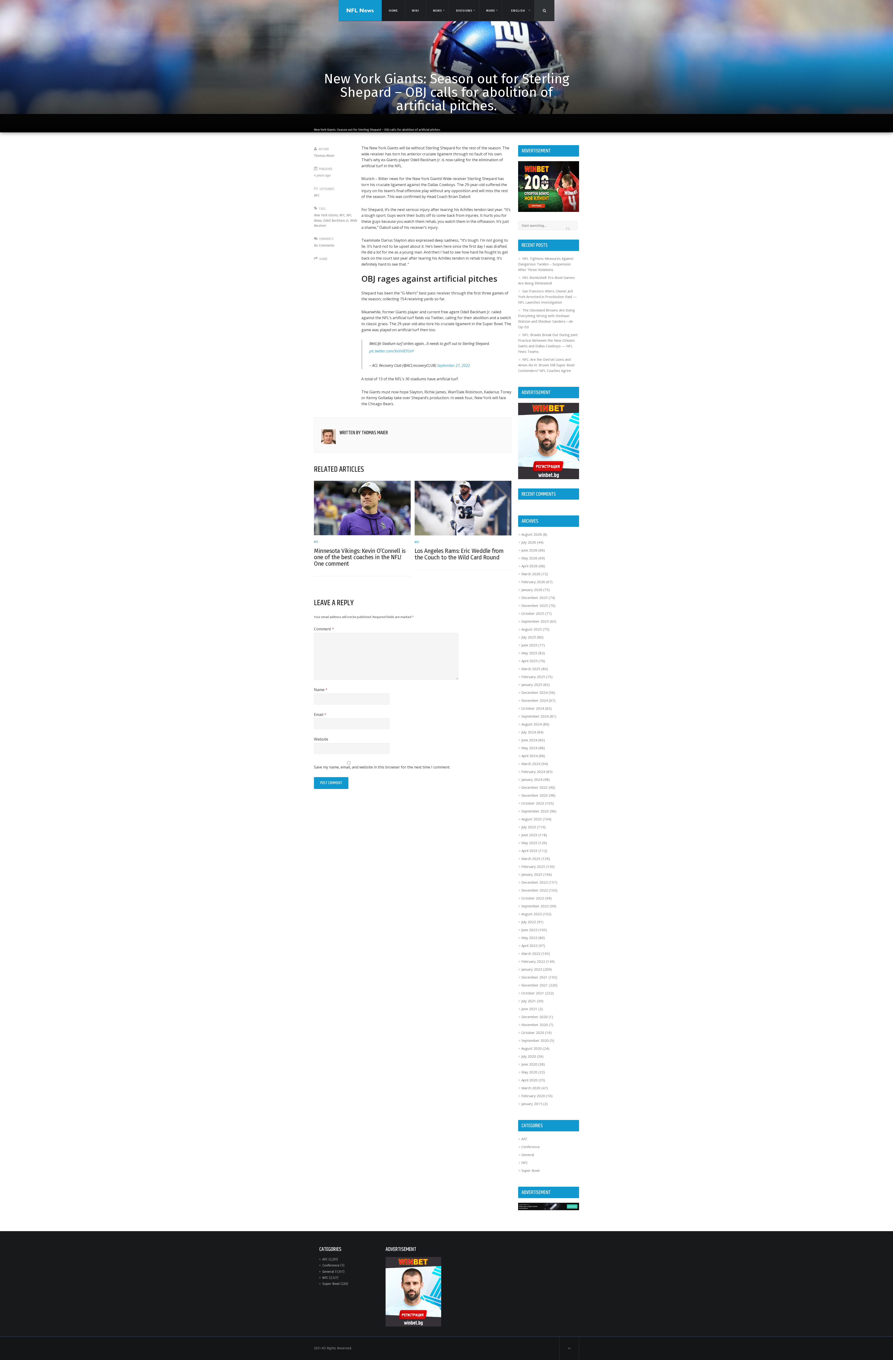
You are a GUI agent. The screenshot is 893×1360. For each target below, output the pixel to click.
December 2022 (534, 882)
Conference (530, 1146)
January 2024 (531, 779)
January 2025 (531, 684)
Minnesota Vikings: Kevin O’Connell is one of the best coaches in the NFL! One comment (360, 557)
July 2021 (528, 1001)
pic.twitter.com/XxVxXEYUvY (391, 351)
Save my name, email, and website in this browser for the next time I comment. (382, 767)
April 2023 (529, 850)
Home (393, 10)
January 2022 (531, 969)
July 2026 (528, 542)
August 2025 (531, 629)
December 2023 (534, 787)
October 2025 (532, 613)
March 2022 (530, 953)
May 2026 (529, 558)
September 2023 (535, 811)
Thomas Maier (324, 156)
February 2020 (533, 1095)
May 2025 (529, 653)
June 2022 (529, 929)
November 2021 (534, 985)
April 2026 (529, 566)
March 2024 (530, 763)
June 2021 (529, 1008)
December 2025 (534, 597)
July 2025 (528, 637)
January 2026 (531, 589)
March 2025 (530, 668)
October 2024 (532, 708)
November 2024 (534, 700)
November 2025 (534, 605)
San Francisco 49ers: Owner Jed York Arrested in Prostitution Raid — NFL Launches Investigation (547, 296)
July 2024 (528, 732)
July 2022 (528, 921)
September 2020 (535, 1040)
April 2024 (529, 755)
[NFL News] (360, 10)
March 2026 (530, 573)
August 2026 (531, 534)
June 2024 (529, 740)
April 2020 (529, 1080)
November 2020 (534, 1024)
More (490, 10)
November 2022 (534, 890)
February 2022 (533, 961)
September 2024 (535, 716)
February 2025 (533, 676)
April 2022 (529, 945)
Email (320, 714)
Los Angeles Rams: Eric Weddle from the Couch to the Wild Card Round (459, 554)
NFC (317, 195)
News (437, 10)
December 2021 (534, 977)
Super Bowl (530, 1170)
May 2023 (529, 842)
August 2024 (531, 724)
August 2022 (531, 914)
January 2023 (531, 874)
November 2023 (534, 795)
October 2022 (532, 898)
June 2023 (529, 834)
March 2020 (530, 1088)
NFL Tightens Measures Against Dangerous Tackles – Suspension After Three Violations (545, 264)
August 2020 (531, 1048)
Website (321, 739)
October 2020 (532, 1032)
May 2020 (529, 1072)
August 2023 (531, 819)
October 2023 (532, 803)
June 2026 (529, 550)
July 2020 (528, 1056)
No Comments (324, 245)
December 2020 (534, 1016)
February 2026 (533, 581)
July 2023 (528, 827)
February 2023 (533, 866)
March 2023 (530, 858)
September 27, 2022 (453, 365)
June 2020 (529, 1064)
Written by (364, 433)
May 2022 (529, 937)
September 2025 (535, 621)
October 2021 (532, 993)
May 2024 (529, 747)
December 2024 (534, 692)
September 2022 (535, 906)
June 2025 (529, 645)
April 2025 (529, 660)
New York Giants (326, 215)
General (527, 1154)
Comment (324, 629)
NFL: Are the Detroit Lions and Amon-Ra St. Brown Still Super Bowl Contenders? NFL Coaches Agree (546, 365)
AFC (524, 1138)
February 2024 (533, 771)
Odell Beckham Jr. (336, 221)
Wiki (415, 10)
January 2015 (531, 1103)
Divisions (464, 10)
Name (320, 689)
